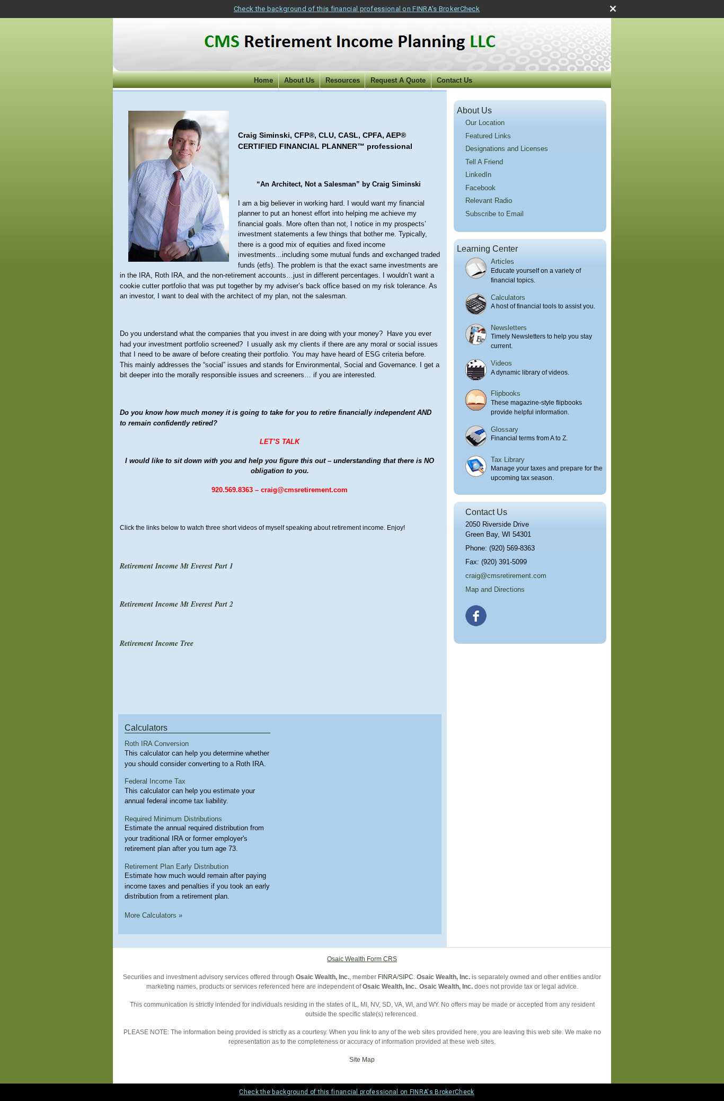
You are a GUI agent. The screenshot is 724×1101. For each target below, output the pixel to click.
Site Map (362, 1059)
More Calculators (153, 915)
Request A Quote (398, 80)
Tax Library (508, 460)
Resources (342, 80)
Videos (501, 363)
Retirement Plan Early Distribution (176, 867)
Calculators (146, 727)
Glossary (504, 429)
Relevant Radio (488, 201)
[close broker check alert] (613, 8)
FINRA (387, 977)
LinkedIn (478, 175)
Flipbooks (505, 393)
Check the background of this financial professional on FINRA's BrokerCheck (357, 9)
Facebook (480, 188)
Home (263, 80)
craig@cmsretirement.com (505, 576)
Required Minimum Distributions (173, 819)
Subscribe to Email (494, 214)
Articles (502, 261)
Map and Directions (495, 589)
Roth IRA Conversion (157, 744)
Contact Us (454, 80)
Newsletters (509, 328)
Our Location (485, 123)
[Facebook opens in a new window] (476, 614)
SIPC (406, 977)
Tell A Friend (484, 162)
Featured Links (488, 136)
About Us (299, 80)
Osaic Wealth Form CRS (362, 959)
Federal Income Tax (155, 781)
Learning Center (487, 248)
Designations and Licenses (506, 149)
